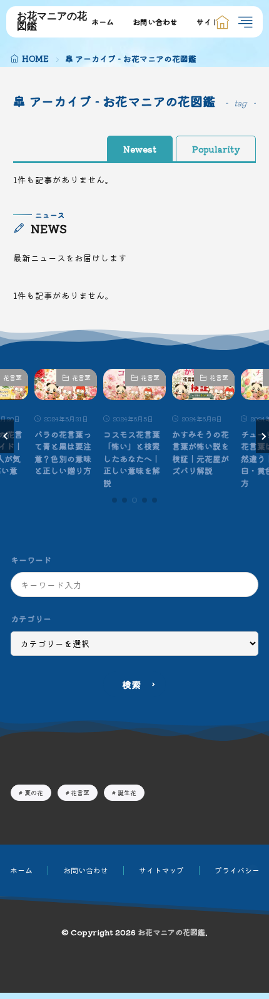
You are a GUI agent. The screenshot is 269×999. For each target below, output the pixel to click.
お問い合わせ (155, 21)
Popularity (216, 149)
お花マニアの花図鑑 (52, 22)
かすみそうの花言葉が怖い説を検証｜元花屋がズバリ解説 (200, 452)
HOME (35, 58)
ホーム (102, 21)
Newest (139, 149)
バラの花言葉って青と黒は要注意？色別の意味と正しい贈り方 (62, 452)
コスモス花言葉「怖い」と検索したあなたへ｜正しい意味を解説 (131, 458)
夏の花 (33, 792)
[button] (7, 436)
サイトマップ (161, 870)
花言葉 (81, 377)
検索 (131, 684)
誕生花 (127, 792)
